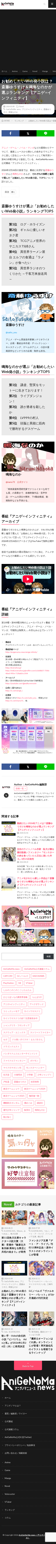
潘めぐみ (28, 1103)
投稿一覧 (20, 788)
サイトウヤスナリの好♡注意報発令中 (20, 1018)
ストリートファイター (40, 1032)
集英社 (27, 1110)
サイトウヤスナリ (32, 1011)
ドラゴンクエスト (11, 1046)
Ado (5, 1332)
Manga (45, 71)
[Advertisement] (28, 37)
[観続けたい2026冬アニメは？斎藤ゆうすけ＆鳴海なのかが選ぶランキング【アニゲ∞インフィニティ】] (9, 829)
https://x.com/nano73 (14, 700)
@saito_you (11, 332)
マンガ (31, 147)
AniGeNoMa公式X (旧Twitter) (18, 1437)
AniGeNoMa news (13, 109)
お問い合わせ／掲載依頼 (16, 1453)
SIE (19, 983)
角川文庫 (14, 1234)
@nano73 (10, 482)
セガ (5, 1039)
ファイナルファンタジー (14, 1060)
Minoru (19, 1231)
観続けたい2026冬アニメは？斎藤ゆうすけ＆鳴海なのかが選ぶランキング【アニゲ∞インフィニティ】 (35, 826)
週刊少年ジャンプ (11, 1110)
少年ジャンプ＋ (44, 1074)
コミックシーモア (11, 1011)
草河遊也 (35, 1332)
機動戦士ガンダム (11, 1103)
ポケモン (34, 1060)
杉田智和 (35, 1081)
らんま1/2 (37, 997)
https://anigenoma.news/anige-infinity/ (21, 652)
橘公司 (40, 1236)
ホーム (4, 71)
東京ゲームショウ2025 (13, 1096)
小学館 (30, 1074)
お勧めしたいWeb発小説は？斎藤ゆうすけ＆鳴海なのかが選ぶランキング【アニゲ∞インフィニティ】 (14, 1297)
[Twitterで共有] (28, 133)
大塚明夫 (18, 1074)
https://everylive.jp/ (13, 668)
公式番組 (9, 1421)
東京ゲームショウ (11, 1089)
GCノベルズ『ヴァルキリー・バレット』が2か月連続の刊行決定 (41, 1294)
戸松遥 (6, 1081)
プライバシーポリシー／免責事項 (20, 1445)
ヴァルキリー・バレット (41, 1281)
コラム (8, 1517)
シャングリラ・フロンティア (16, 1025)
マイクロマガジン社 (12, 1067)
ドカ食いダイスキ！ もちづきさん (27, 1039)
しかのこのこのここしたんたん (17, 990)
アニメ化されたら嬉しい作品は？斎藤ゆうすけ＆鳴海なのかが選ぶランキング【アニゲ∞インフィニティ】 (35, 881)
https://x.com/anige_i (14, 690)
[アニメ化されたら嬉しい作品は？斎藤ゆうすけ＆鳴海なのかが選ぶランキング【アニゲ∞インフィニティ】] (9, 883)
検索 (49, 956)
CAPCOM (7, 976)
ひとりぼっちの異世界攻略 (15, 997)
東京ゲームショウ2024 (34, 1089)
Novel (34, 71)
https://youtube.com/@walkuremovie (20, 683)
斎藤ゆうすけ (20, 1081)
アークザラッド (37, 1004)
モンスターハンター (35, 1067)
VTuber (29, 983)
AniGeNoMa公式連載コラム (37, 969)
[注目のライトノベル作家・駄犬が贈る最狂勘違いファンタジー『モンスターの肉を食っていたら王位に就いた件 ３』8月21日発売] (9, 854)
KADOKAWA (38, 976)
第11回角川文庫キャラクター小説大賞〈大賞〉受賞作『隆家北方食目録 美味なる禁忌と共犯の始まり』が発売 (14, 1244)
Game (25, 71)
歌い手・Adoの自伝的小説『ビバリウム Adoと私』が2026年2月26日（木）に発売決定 (14, 1341)
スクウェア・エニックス (14, 1032)
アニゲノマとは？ (13, 1405)
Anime (15, 71)
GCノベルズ (22, 976)
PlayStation (8, 983)
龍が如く (7, 1117)
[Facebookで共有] (10, 133)
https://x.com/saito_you (26, 698)
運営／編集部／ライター (16, 1413)
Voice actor (10, 1494)
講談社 (40, 1103)
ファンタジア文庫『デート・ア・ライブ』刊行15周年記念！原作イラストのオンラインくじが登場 (41, 1247)
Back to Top (28, 1366)
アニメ (5, 147)
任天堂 (6, 1074)
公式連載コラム (12, 1429)
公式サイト (22, 482)
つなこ (47, 1231)
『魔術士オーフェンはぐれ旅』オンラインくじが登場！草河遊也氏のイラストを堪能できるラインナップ (41, 1345)
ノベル (22, 147)
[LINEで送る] (45, 133)
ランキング (10, 1510)
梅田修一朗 (34, 1096)
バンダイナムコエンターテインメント (20, 1053)
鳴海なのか (13, 112)
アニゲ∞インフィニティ (32, 109)
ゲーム (13, 147)
